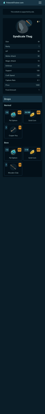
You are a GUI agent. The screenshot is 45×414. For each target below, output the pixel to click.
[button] (40, 2)
